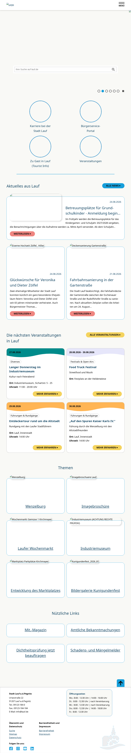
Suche (12, 730)
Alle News (112, 185)
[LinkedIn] (32, 748)
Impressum (44, 734)
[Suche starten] (113, 69)
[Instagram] (18, 748)
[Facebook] (11, 748)
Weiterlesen (21, 233)
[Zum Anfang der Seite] (120, 683)
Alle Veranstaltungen (104, 334)
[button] (123, 91)
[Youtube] (25, 748)
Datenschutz (15, 737)
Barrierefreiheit (46, 730)
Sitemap (13, 734)
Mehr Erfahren (46, 393)
